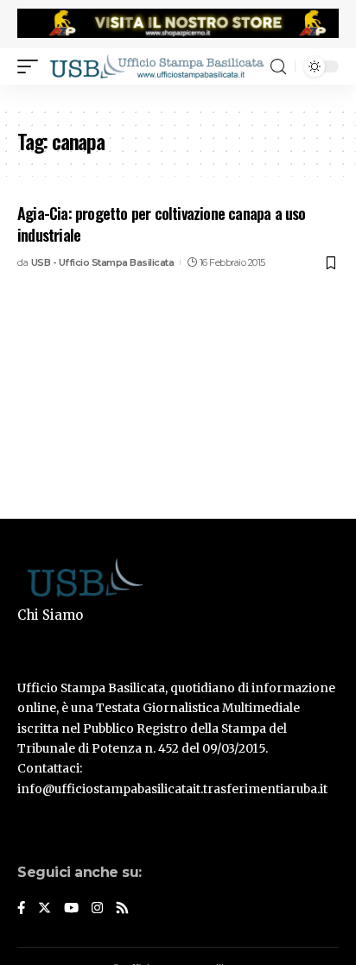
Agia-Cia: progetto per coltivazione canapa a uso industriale (161, 224)
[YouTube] (71, 909)
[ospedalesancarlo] (178, 96)
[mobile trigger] (32, 66)
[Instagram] (97, 909)
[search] (278, 67)
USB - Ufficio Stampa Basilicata (103, 262)
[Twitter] (44, 909)
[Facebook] (21, 909)
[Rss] (122, 909)
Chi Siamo (50, 615)
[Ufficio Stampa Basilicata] (156, 66)
